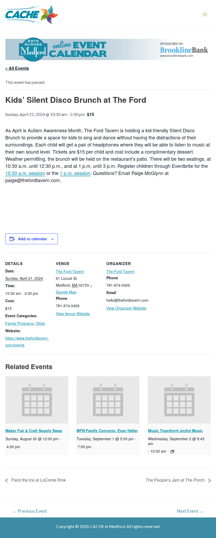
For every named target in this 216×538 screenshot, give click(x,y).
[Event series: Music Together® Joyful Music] (172, 451)
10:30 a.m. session (25, 172)
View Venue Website (73, 313)
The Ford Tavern (70, 271)
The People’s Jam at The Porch (176, 480)
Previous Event (29, 511)
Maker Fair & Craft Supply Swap (34, 430)
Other (40, 323)
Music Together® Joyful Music (175, 430)
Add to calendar (32, 238)
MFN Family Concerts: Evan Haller (107, 430)
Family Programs (19, 323)
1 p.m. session (75, 172)
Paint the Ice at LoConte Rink (38, 480)
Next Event (190, 511)
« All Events (17, 68)
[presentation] (37, 399)
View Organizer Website (126, 308)
